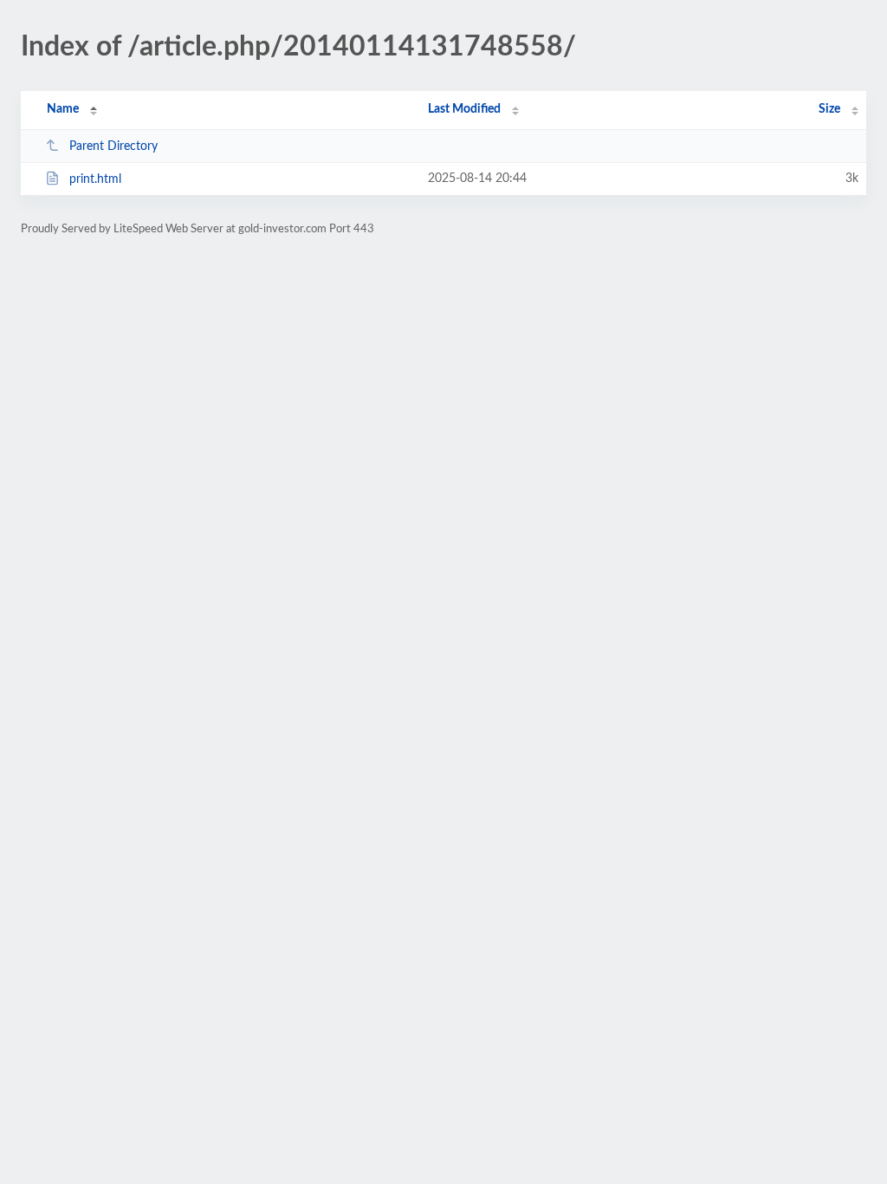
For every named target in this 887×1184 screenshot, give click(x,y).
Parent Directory (113, 146)
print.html (95, 179)
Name (63, 109)
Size (829, 109)
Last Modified (464, 109)
